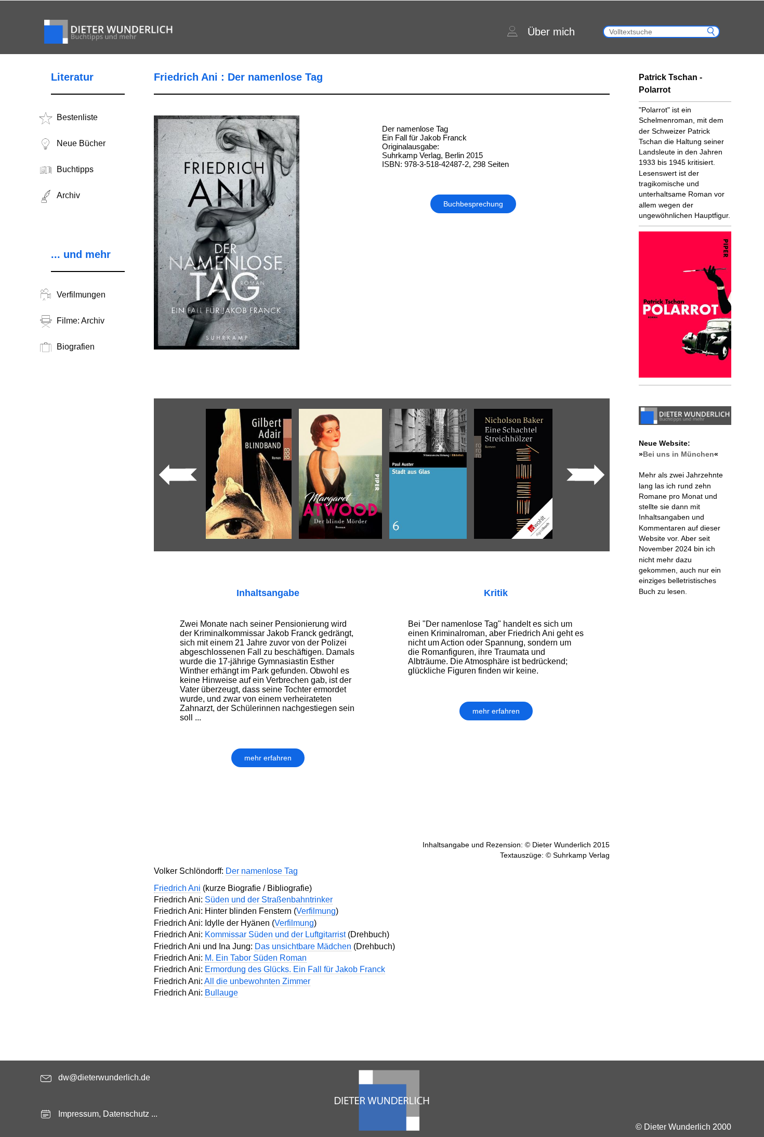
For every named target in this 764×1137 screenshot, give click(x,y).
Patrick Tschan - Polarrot (670, 83)
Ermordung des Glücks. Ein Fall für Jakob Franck (295, 969)
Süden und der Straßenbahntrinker (269, 899)
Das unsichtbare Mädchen (303, 946)
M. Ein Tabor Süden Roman (256, 957)
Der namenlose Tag (262, 871)
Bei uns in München (678, 454)
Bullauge (221, 992)
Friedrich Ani (177, 888)
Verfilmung (316, 911)
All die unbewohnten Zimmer (257, 981)
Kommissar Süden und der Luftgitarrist (275, 934)
